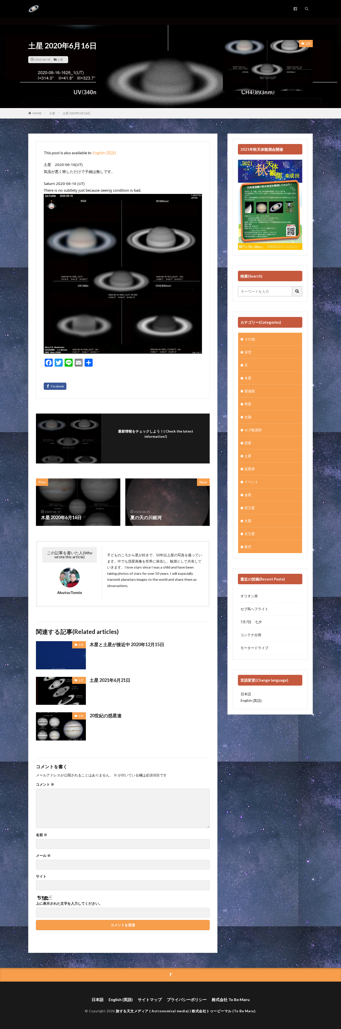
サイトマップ (150, 999)
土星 (60, 59)
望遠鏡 (249, 391)
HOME (37, 113)
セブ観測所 (253, 430)
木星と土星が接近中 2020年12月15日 (127, 644)
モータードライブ (254, 648)
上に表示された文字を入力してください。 (69, 903)
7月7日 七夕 (251, 622)
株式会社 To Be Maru (231, 999)
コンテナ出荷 (250, 635)
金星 (247, 495)
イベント (251, 482)
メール (43, 855)
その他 (249, 339)
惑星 (247, 443)
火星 (247, 521)
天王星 (249, 534)
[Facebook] (55, 386)
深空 (247, 352)
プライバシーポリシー (187, 999)
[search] (297, 291)
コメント (45, 784)
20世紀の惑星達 (106, 715)
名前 (41, 835)
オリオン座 (249, 596)
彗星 (247, 404)
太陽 (247, 417)
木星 (247, 378)
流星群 (249, 469)
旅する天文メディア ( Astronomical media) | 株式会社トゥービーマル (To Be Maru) (185, 1011)
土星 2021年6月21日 (110, 680)
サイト (41, 876)
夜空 (247, 547)
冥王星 (249, 508)
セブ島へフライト (254, 609)
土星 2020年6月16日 (76, 113)
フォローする (157, 443)
